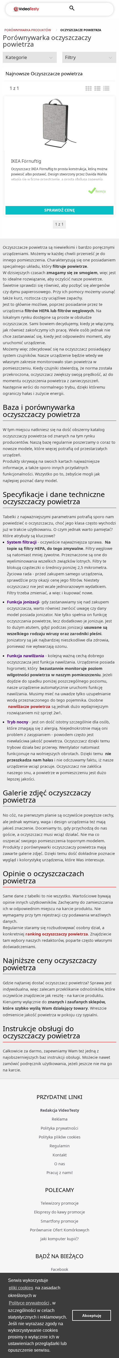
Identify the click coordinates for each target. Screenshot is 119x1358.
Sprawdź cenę (59, 210)
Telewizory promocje (60, 1203)
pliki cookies (21, 1287)
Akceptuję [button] (91, 1315)
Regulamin (60, 1145)
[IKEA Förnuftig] (59, 123)
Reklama (60, 1119)
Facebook (59, 1269)
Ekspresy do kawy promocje (59, 1212)
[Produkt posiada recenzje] (97, 190)
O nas (59, 1163)
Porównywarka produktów (27, 30)
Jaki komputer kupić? (59, 1238)
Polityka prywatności (59, 1128)
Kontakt (60, 1154)
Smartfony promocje (59, 1221)
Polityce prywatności (29, 1303)
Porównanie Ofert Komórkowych (59, 1230)
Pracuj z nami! (59, 1172)
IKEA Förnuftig (26, 161)
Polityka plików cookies (60, 1137)
